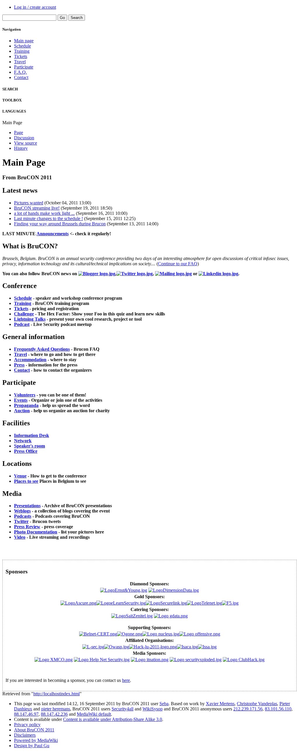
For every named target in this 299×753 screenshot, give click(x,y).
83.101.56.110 (278, 708)
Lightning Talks (30, 319)
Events (20, 400)
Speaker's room (29, 445)
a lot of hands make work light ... (44, 213)
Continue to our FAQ (177, 263)
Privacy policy (27, 724)
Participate (23, 66)
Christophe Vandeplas (257, 703)
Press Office (25, 451)
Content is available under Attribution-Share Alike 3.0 (112, 719)
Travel (20, 61)
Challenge (24, 313)
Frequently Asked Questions (42, 349)
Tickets (20, 56)
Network (23, 440)
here (126, 680)
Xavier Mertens (220, 703)
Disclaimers (25, 735)
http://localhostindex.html (56, 693)
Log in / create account (35, 7)
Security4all (122, 708)
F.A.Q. (20, 72)
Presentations (27, 505)
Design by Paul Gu (31, 745)
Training (21, 51)
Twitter (21, 521)
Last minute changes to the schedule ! (48, 218)
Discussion (24, 137)
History (21, 148)
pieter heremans (55, 708)
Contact (21, 77)
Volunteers (24, 394)
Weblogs (22, 510)
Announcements (52, 233)
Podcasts (22, 516)
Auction (22, 410)
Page (18, 132)
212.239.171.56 (248, 708)
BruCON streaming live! (37, 208)
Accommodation (30, 359)
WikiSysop (152, 708)
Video (19, 537)
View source (25, 143)
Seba (163, 703)
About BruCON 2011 (34, 729)
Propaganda (26, 405)
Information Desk (31, 435)
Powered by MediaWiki (36, 740)
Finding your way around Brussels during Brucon (60, 223)
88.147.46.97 (26, 714)
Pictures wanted (28, 202)
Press (19, 364)
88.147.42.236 (54, 714)
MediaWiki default (94, 714)
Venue (20, 475)
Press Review (27, 526)
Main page (24, 40)
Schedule (22, 45)
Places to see (26, 481)
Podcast (21, 324)
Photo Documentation (35, 531)
